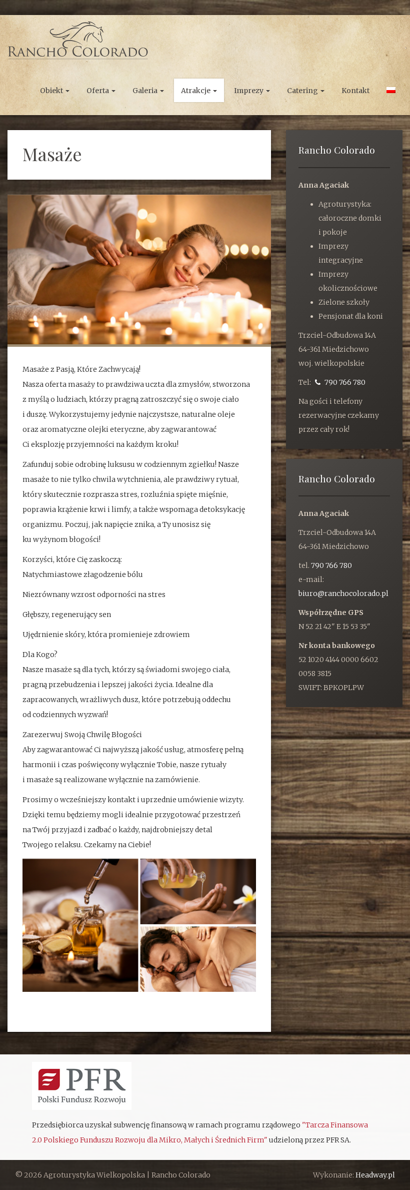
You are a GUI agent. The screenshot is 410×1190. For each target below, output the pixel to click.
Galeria (145, 90)
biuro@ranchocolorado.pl (343, 593)
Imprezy (249, 90)
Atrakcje (196, 90)
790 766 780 (344, 382)
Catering (303, 90)
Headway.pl (375, 1174)
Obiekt (52, 90)
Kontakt (356, 90)
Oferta (98, 90)
